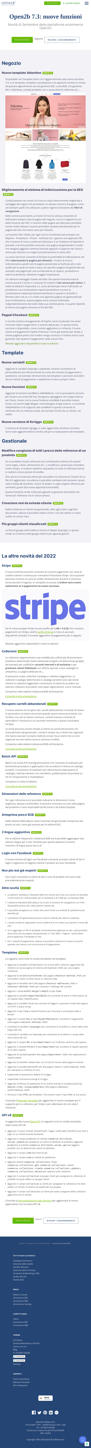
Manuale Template (27, 1100)
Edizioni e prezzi (20, 1294)
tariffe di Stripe (45, 632)
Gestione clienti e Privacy (24, 1270)
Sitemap (16, 1364)
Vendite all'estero (21, 1267)
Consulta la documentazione (20, 696)
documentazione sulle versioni (34, 1200)
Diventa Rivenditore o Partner (26, 1343)
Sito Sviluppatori (20, 1385)
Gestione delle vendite (23, 1264)
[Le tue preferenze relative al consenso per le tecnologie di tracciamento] (87, 1444)
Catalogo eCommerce (22, 1260)
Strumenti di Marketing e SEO (26, 1273)
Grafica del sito (20, 1276)
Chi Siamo (17, 1340)
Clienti (16, 1319)
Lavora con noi (19, 1346)
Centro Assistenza (21, 1379)
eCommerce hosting (22, 1304)
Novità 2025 (18, 1279)
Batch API (35, 1121)
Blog (15, 1349)
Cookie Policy (20, 1360)
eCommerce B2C (20, 1298)
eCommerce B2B (20, 1301)
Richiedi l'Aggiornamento (62, 40)
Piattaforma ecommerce (24, 1256)
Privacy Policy (20, 1356)
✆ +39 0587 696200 (71, 3)
